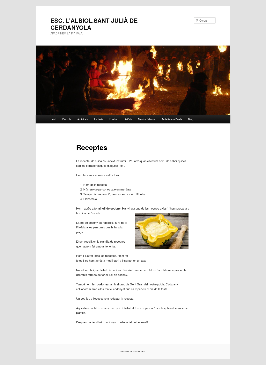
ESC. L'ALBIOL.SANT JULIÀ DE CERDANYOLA (94, 24)
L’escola (66, 119)
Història (127, 119)
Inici (53, 119)
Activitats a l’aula (171, 119)
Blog (190, 119)
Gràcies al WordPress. (133, 351)
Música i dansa (146, 119)
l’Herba (113, 119)
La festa (98, 119)
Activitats (82, 119)
